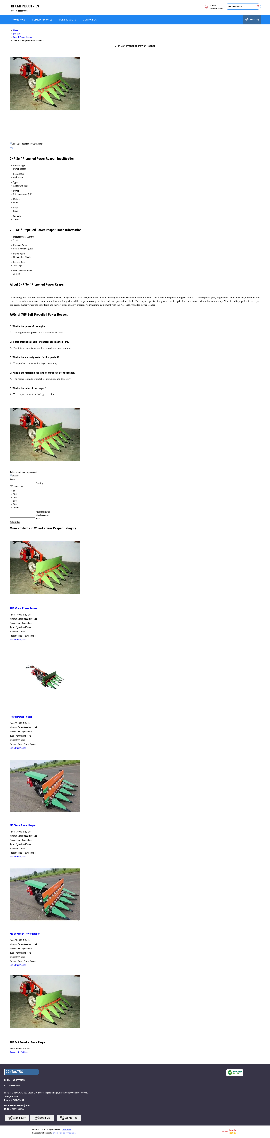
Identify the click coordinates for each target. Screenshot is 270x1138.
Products (17, 33)
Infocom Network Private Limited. (64, 1133)
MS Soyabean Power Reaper (25, 933)
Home (15, 30)
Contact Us (90, 19)
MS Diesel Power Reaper (23, 825)
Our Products (67, 19)
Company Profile (42, 19)
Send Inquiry (253, 19)
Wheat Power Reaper (22, 37)
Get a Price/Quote (18, 639)
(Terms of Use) (66, 1130)
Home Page (19, 19)
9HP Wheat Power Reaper (23, 608)
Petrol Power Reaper (21, 716)
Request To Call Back (19, 1052)
